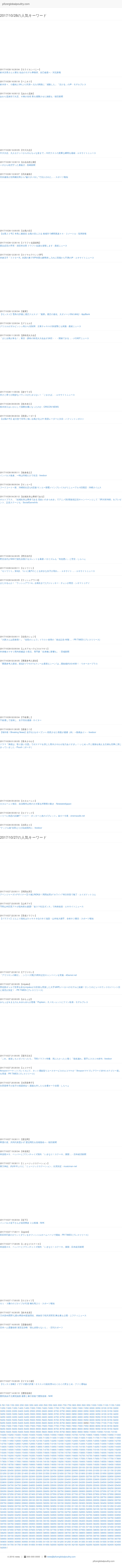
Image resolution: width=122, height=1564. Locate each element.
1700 (56, 1408)
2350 (14, 1410)
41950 (46, 1544)
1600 (44, 1408)
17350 (54, 1458)
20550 (25, 1470)
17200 (32, 1458)
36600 (11, 1526)
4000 (92, 1413)
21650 (61, 1473)
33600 (68, 1514)
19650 (18, 1467)
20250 (104, 1467)
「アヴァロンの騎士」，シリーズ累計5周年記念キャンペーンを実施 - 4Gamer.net (38, 974)
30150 (61, 1503)
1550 (38, 1408)
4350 (14, 1416)
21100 (104, 1470)
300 (27, 1405)
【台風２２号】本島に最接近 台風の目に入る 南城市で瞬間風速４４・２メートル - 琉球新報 (43, 233)
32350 (11, 1511)
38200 (118, 1529)
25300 (96, 1485)
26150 (96, 1488)
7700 (56, 1425)
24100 (46, 1482)
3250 (3, 1413)
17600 (89, 1458)
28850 (118, 1497)
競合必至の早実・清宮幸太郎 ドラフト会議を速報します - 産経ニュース (33, 245)
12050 (25, 1440)
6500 (32, 1422)
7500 (32, 1425)
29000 (18, 1500)
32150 (104, 1508)
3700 (56, 1413)
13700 (18, 1446)
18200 (54, 1461)
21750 (75, 1473)
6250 (3, 1422)
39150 (11, 1535)
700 (65, 1405)
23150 (32, 1479)
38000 (89, 1529)
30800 (32, 1505)
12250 (54, 1440)
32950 (96, 1511)
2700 (56, 1410)
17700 (104, 1458)
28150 (18, 1497)
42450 (118, 1544)
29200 (46, 1500)
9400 (20, 1431)
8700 (56, 1428)
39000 (111, 1532)
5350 (14, 1419)
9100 (104, 1428)
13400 (96, 1443)
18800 (18, 1464)
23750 (118, 1479)
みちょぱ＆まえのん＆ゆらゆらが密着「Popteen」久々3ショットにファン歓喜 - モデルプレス (44, 1002)
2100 (104, 1408)
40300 (54, 1538)
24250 (68, 1482)
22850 (111, 1476)
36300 (89, 1523)
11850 (118, 1437)
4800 (68, 1416)
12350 (68, 1440)
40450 (75, 1538)
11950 (11, 1440)
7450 (26, 1425)
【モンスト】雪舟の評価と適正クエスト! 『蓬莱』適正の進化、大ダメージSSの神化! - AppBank (45, 314)
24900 (39, 1485)
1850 (74, 1408)
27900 (104, 1494)
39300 (32, 1535)
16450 (46, 1455)
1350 (14, 1408)
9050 (98, 1428)
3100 (104, 1410)
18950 (39, 1464)
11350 (46, 1437)
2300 (9, 1410)
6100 (104, 1419)
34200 (32, 1517)
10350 (25, 1434)
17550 (82, 1458)
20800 (61, 1470)
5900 (80, 1419)
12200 (46, 1440)
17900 (11, 1461)
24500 (104, 1482)
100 (8, 1405)
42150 (75, 1544)
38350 (18, 1532)
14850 (61, 1449)
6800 (68, 1422)
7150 (110, 1422)
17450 (68, 1458)
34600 (89, 1517)
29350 (68, 1500)
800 (74, 1405)
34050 (11, 1517)
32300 (4, 1511)
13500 (111, 1443)
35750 (11, 1523)
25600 (18, 1488)
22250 (25, 1476)
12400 (75, 1440)
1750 (62, 1408)
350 (31, 1405)
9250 (3, 1431)
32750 (68, 1511)
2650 (50, 1410)
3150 (110, 1410)
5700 (56, 1419)
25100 (68, 1485)
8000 (92, 1425)
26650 (46, 1491)
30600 (4, 1505)
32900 (89, 1511)
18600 (111, 1461)
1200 (117, 1405)
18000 (25, 1461)
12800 (11, 1443)
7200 (116, 1422)
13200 (68, 1443)
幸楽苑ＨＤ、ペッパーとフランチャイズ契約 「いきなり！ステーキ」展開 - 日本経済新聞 (42, 1246)
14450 (4, 1449)
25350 (104, 1485)
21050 (96, 1470)
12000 (18, 1440)
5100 (104, 1416)
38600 (54, 1532)
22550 (68, 1476)
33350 (32, 1514)
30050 (46, 1503)
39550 (68, 1535)
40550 (89, 1538)
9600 (44, 1431)
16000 (104, 1452)
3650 (50, 1413)
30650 (11, 1505)
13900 (46, 1446)
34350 (54, 1517)
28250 (32, 1497)
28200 (25, 1497)
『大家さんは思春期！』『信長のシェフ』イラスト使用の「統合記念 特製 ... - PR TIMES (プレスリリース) (50, 639)
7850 (74, 1425)
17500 (75, 1458)
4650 (50, 1416)
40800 (4, 1541)
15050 (89, 1449)
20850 (68, 1470)
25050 (61, 1485)
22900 (118, 1476)
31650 (32, 1508)
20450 (11, 1470)
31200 (89, 1505)
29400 (75, 1500)
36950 (61, 1526)
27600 (61, 1494)
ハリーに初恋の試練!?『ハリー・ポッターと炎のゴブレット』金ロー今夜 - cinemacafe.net (42, 815)
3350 (14, 1413)
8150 (110, 1425)
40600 (96, 1538)
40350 (61, 1538)
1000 (94, 1405)
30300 (82, 1503)
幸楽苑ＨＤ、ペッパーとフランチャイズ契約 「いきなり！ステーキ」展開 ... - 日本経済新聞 (43, 1154)
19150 (68, 1464)
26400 (11, 1491)
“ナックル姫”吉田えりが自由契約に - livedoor (21, 827)
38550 (46, 1532)
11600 (82, 1437)
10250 (11, 1434)
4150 (110, 1413)
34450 (68, 1517)
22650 (82, 1476)
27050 (104, 1491)
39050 (118, 1532)
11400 (54, 1437)
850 (79, 1405)
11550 (75, 1437)
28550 (75, 1497)
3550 (38, 1413)
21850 (89, 1473)
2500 (32, 1410)
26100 (89, 1488)
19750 (32, 1467)
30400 (96, 1503)
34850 (4, 1520)
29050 (25, 1500)
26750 (61, 1491)
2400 (20, 1410)
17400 (61, 1458)
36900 (54, 1526)
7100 (104, 1422)
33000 (104, 1511)
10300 (18, 1434)
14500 (11, 1449)
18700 (4, 1464)
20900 (75, 1470)
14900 (68, 1449)
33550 (61, 1514)
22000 (111, 1473)
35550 (104, 1520)
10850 (96, 1434)
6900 (80, 1422)
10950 (111, 1434)
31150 (82, 1505)
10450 (39, 1434)
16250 (18, 1455)
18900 (32, 1464)
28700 (96, 1497)
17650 (96, 1458)
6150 (110, 1419)
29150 (39, 1500)
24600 (118, 1482)
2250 (3, 1410)
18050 (32, 1461)
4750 (62, 1416)
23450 (75, 1479)
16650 (75, 1455)
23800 (4, 1482)
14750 (46, 1449)
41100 (46, 1541)
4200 (116, 1413)
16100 (118, 1452)
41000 (32, 1541)
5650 (50, 1419)
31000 (61, 1505)
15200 (111, 1449)
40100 (25, 1538)
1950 (86, 1408)
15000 (82, 1449)
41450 (96, 1541)
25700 (32, 1488)
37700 (46, 1529)
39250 (25, 1535)
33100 (118, 1511)
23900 (18, 1482)
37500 (18, 1529)
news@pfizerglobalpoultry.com (61, 1556)
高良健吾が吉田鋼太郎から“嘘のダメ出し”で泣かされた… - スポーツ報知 (34, 176)
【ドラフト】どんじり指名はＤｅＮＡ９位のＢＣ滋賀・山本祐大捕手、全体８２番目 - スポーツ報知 (47, 918)
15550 (39, 1452)
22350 (39, 1476)
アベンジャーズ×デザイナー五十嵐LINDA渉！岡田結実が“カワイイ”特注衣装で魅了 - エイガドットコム (48, 894)
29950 (32, 1503)
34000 (4, 1517)
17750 (111, 1458)
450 (41, 1405)
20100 (82, 1467)
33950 (118, 1514)
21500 (39, 1473)
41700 (11, 1544)
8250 (3, 1428)
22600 (75, 1476)
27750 (82, 1494)
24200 (61, 1482)
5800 (68, 1419)
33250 (18, 1514)
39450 (54, 1535)
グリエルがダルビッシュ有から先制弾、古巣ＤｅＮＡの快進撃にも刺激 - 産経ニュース (40, 326)
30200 (68, 1503)
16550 (61, 1455)
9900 (80, 1431)
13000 (39, 1443)
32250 (118, 1508)
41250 (68, 1541)
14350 (111, 1446)
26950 (89, 1491)
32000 (82, 1508)
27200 (4, 1494)
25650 (25, 1488)
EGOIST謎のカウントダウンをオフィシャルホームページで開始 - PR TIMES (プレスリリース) (44, 1234)
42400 (111, 1544)
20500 (18, 1470)
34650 (96, 1517)
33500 (54, 1514)
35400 (82, 1520)
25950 (68, 1488)
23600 (96, 1479)
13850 (39, 1446)
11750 (104, 1437)
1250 (3, 1408)
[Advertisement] (61, 44)
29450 (82, 1500)
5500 (32, 1419)
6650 (50, 1422)
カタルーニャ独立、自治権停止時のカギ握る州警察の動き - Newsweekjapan (35, 803)
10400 (32, 1434)
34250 (39, 1517)
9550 (38, 1431)
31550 (18, 1508)
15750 (68, 1452)
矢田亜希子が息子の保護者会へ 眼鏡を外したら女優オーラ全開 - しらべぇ (34, 1085)
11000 (118, 1434)
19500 (118, 1464)
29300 (61, 1500)
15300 (4, 1452)
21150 (111, 1470)
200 (17, 1405)
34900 (11, 1520)
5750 (62, 1419)
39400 (46, 1535)
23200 (39, 1479)
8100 (104, 1425)
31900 (68, 1508)
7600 (44, 1425)
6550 (38, 1422)
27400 (32, 1494)
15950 (96, 1452)
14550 (18, 1449)
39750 (96, 1535)
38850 (89, 1532)
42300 (96, 1544)
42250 (89, 1544)
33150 (4, 1514)
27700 (75, 1494)
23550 (89, 1479)
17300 (46, 1458)
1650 (50, 1408)
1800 (68, 1408)
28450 (61, 1497)
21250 (4, 1473)
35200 (54, 1520)
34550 (82, 1517)
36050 (54, 1523)
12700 (118, 1440)
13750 (25, 1446)
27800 (89, 1494)
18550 (104, 1461)
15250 (118, 1449)
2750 (62, 1410)
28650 (89, 1497)
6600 (44, 1422)
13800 (32, 1446)
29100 (32, 1500)
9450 (26, 1431)
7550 (38, 1425)
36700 (25, 1526)
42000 (54, 1544)
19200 (75, 1464)
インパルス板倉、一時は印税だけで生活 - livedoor (23, 475)
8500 (32, 1428)
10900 (104, 1434)
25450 (118, 1485)
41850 (32, 1544)
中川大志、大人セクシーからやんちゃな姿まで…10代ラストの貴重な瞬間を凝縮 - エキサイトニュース (48, 152)
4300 (9, 1416)
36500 (118, 1523)
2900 (80, 1410)
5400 (20, 1419)
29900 (25, 1503)
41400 (89, 1541)
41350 (82, 1541)
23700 (111, 1479)
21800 (82, 1473)
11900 (4, 1440)
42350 (104, 1544)
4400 (20, 1416)
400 (36, 1405)
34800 (118, 1517)
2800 (68, 1410)
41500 (104, 1541)
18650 (118, 1461)
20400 (4, 1470)
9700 (56, 1431)
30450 (104, 1503)
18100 (39, 1461)
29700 (118, 1500)
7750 (62, 1425)
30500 (111, 1503)
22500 (61, 1476)
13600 (4, 1446)
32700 (61, 1511)
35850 (25, 1523)
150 (12, 1405)
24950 (46, 1485)
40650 (104, 1538)
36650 (18, 1526)
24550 (111, 1482)
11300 (39, 1437)
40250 (46, 1538)
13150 (61, 1443)
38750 (75, 1532)
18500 (96, 1461)
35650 (118, 1520)
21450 (32, 1473)
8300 (9, 1428)
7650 (50, 1425)
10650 (68, 1434)
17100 (18, 1458)
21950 (104, 1473)
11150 (18, 1437)
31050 (68, 1505)
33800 (96, 1514)
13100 (54, 1443)
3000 (92, 1410)
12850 (18, 1443)
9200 (116, 1428)
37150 (89, 1526)
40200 (39, 1538)
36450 (111, 1523)
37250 (104, 1526)
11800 (111, 1437)
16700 (82, 1455)
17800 (118, 1458)
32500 (32, 1511)
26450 (18, 1491)
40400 (68, 1538)
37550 (25, 1529)
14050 (68, 1446)
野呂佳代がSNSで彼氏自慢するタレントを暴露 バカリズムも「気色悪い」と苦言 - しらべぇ (43, 558)
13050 (46, 1443)
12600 (104, 1440)
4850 (74, 1416)
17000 (4, 1458)
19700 (25, 1467)
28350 (46, 1497)
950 (88, 1405)
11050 (4, 1437)
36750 (32, 1526)
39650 (82, 1535)
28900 (4, 1500)
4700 (56, 1416)
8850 (74, 1428)
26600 (39, 1491)
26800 (68, 1491)
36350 (96, 1523)
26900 (82, 1491)
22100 (4, 1476)
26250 (111, 1488)
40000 (11, 1538)
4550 (38, 1416)
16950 (118, 1455)
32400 (18, 1511)
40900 (18, 1541)
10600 (61, 1434)
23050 (18, 1479)
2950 (86, 1410)
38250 (4, 1532)
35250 (61, 1520)
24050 (39, 1482)
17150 (25, 1458)
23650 (104, 1479)
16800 (96, 1455)
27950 (111, 1494)
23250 (46, 1479)
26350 (4, 1491)
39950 (4, 1538)
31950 (75, 1508)
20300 (111, 1467)
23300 (54, 1479)
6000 (92, 1419)
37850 (68, 1529)
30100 (54, 1503)
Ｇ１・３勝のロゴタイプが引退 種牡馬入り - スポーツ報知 (27, 1303)
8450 (26, 1428)
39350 (39, 1535)
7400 (20, 1425)
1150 (112, 1405)
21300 (11, 1473)
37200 (96, 1526)
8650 (50, 1428)
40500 (82, 1538)
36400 (104, 1523)
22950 (4, 1479)
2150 (110, 1408)
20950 (82, 1470)
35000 (25, 1520)
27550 (54, 1494)
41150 (54, 1541)
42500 (4, 1547)
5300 (9, 1419)
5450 (26, 1419)
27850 (96, 1494)
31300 (104, 1505)
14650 (32, 1449)
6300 (9, 1422)
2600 (44, 1410)
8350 (14, 1428)
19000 (46, 1464)
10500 (46, 1434)
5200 (116, 1416)
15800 (75, 1452)
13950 (54, 1446)
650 (60, 1405)
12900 (25, 1443)
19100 (61, 1464)
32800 (75, 1511)
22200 (18, 1476)
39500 (61, 1535)
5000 (92, 1416)
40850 (11, 1541)
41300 (75, 1541)
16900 (111, 1455)
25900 (61, 1488)
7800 (68, 1425)
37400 (4, 1529)
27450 (39, 1494)
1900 (80, 1408)
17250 (39, 1458)
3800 (68, 1413)
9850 (74, 1431)
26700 (54, 1491)
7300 (9, 1425)
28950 (11, 1500)
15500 (32, 1452)
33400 (39, 1514)
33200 (11, 1514)
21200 (118, 1470)
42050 (61, 1544)
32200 (111, 1508)
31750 (46, 1508)
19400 (104, 1464)
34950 (18, 1520)
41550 (111, 1541)
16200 (11, 1455)
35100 (39, 1520)
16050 (111, 1452)
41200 (61, 1541)
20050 (75, 1467)
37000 (68, 1526)
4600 (44, 1416)
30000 (39, 1503)
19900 (54, 1467)
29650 (111, 1500)
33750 (89, 1514)
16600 (68, 1455)
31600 (25, 1508)
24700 (11, 1485)
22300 (32, 1476)
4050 (98, 1413)
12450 (82, 1440)
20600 (32, 1470)
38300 (11, 1532)
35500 (96, 1520)
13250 (75, 1443)
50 (3, 1405)
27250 (11, 1494)
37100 (82, 1526)
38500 (39, 1532)
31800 (54, 1508)
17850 (4, 1461)
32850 (82, 1511)
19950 (61, 1467)
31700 (39, 1508)
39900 (118, 1535)
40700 (111, 1538)
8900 (80, 1428)
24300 (75, 1482)
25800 (46, 1488)
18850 (25, 1464)
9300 (9, 1431)
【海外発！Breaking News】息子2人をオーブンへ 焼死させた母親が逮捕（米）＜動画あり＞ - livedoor (48, 732)
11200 (25, 1437)
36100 (61, 1523)
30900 (46, 1505)
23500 (82, 1479)
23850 (11, 1482)
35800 (18, 1523)
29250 (54, 1500)
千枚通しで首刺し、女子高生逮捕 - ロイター (21, 720)
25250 (89, 1485)
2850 (74, 1410)
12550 (96, 1440)
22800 (104, 1476)
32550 (39, 1511)
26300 (118, 1488)
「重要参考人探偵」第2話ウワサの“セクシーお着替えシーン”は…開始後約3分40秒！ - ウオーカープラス (49, 663)
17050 (11, 1458)
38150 (111, 1529)
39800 (104, 1535)
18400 (82, 1461)
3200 (116, 1410)
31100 (75, 1505)
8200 (116, 1425)
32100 (96, 1508)
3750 (62, 1413)
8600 (44, 1428)
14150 (82, 1446)
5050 (98, 1416)
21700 (68, 1473)
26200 (104, 1488)
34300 (46, 1517)
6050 (98, 1419)
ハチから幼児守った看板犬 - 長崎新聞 (17, 164)
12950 (32, 1443)
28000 (118, 1494)
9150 (110, 1428)
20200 (96, 1467)
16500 (54, 1455)
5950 (86, 1419)
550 (50, 1405)
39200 (18, 1535)
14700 (39, 1449)
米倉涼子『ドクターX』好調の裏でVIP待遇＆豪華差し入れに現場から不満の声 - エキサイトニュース (47, 257)
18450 (89, 1461)
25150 (75, 1485)
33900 (111, 1514)
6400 (20, 1422)
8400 (20, 1428)
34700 (104, 1517)
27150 (118, 1491)
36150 (68, 1523)
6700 (56, 1422)
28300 (39, 1497)
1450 (26, 1408)
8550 (38, 1428)
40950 (25, 1541)
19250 (82, 1464)
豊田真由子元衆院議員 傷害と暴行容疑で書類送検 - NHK (26, 1395)
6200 (116, 1419)
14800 (54, 1449)
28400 (54, 1497)
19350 (96, 1464)
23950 (25, 1482)
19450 (111, 1464)
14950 (75, 1449)
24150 (54, 1482)
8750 (62, 1428)
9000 (92, 1428)
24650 (4, 1485)
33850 (104, 1514)
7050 (98, 1422)
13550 (118, 1443)
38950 (104, 1532)
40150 (32, 1538)
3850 (74, 1413)
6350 (14, 1422)
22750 (96, 1476)
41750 (18, 1544)
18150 (46, 1461)
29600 (104, 1500)
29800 (11, 1503)
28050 (4, 1497)
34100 (18, 1517)
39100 (4, 1535)
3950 (86, 1413)
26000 (75, 1488)
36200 (75, 1523)
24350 (82, 1482)
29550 (96, 1500)
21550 (46, 1473)
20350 (118, 1467)
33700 (82, 1514)
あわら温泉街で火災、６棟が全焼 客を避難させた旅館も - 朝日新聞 (31, 96)
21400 (25, 1473)
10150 (114, 1431)
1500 (32, 1408)
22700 (89, 1476)
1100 (106, 1405)
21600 (54, 1473)
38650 (61, 1532)
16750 (89, 1455)
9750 (62, 1431)
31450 (4, 1508)
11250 (32, 1437)
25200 (82, 1485)
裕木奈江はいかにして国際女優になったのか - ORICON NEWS (29, 406)
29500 (89, 1500)
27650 (68, 1494)
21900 (96, 1473)
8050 (98, 1425)
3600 (44, 1413)
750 (69, 1405)
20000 (68, 1467)
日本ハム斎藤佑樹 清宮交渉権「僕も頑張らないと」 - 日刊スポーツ (31, 1327)
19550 (4, 1467)
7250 (3, 1425)
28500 (68, 1497)
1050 (100, 1405)
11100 (11, 1437)
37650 (39, 1529)
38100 (104, 1529)
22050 (118, 1473)
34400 (61, 1517)
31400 (118, 1505)
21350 (18, 1473)
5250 (3, 1419)
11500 (68, 1437)
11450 (61, 1437)
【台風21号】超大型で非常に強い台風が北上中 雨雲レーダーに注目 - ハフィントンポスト (42, 418)
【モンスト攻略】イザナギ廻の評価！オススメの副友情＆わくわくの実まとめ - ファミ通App (43, 1383)
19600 (11, 1467)
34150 (25, 1517)
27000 (96, 1491)
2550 (38, 1410)
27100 (111, 1491)
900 (84, 1405)
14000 (61, 1446)
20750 (54, 1470)
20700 (46, 1470)
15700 (61, 1452)
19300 (89, 1464)
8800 (68, 1428)
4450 (26, 1416)
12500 (89, 1440)
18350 (75, 1461)
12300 (61, 1440)
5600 (44, 1419)
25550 (11, 1488)
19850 (46, 1467)
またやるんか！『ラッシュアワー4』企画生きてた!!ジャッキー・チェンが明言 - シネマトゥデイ (45, 582)
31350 (111, 1505)
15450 (25, 1452)
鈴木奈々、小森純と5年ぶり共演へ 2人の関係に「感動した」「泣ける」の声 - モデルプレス (43, 84)
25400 (111, 1485)
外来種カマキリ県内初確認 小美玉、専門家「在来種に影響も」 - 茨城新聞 (34, 651)
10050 (100, 1431)
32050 (89, 1508)
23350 (61, 1479)
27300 (18, 1494)
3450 (26, 1413)
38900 (96, 1532)
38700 (68, 1532)
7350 (14, 1425)
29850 (18, 1503)
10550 (54, 1434)
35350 (75, 1520)
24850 (32, 1485)
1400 (20, 1408)
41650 (4, 1544)
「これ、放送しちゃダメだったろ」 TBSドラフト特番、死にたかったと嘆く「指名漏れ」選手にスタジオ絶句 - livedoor (56, 1058)
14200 (89, 1446)
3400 (20, 1413)
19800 (39, 1467)
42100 (68, 1544)
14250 (96, 1446)
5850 (74, 1419)
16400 (39, 1455)
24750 (18, 1485)
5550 (38, 1419)
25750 (39, 1488)
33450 (46, 1514)
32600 (46, 1511)
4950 (86, 1416)
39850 (111, 1535)
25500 (4, 1488)
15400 (18, 1452)
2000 (92, 1408)
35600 (111, 1520)
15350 (11, 1452)
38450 (32, 1532)
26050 (82, 1488)
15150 (104, 1449)
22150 (11, 1476)
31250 (96, 1505)
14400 (118, 1446)
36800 (39, 1526)
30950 (54, 1505)
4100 (104, 1413)
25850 (54, 1488)
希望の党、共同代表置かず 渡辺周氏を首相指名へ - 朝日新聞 (28, 1142)
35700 (4, 1523)
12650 (111, 1440)
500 (46, 1405)
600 (55, 1405)
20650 (39, 1470)
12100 (32, 1440)
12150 (39, 1440)
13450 (104, 1443)
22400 (46, 1476)
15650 (54, 1452)
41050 (39, 1541)
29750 (4, 1503)
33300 (25, 1514)
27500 (46, 1494)
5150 (110, 1416)
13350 (89, 1443)
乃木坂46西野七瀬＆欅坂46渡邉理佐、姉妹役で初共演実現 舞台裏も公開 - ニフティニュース (43, 1315)
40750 (118, 1538)
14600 (25, 1449)
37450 (11, 1529)
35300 (68, 1520)
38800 (82, 1532)
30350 (89, 1503)
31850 (61, 1508)
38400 (25, 1532)
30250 (75, 1503)
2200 (116, 1408)
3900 (80, 1413)
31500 (11, 1508)
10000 (93, 1431)
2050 (98, 1408)
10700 (75, 1434)
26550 (32, 1491)
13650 (11, 1446)
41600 (118, 1541)
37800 (61, 1529)
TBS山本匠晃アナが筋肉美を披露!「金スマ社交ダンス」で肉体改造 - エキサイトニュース (42, 906)
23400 (68, 1479)
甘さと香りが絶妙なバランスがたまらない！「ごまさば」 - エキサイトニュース (37, 394)
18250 (61, 1461)
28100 (11, 1497)
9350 (14, 1431)
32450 (25, 1511)
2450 (26, 1410)
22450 (54, 1476)
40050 (18, 1538)
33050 (111, 1511)
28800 (111, 1497)
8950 (86, 1428)
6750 (62, 1422)
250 (22, 1405)
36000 (46, 1523)
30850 (39, 1505)
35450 (89, 1520)
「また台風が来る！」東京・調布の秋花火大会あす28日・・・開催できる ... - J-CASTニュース (44, 338)
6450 (26, 1422)
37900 (75, 1529)
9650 (50, 1431)
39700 (89, 1535)
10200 (4, 1434)
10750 (82, 1434)
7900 (80, 1425)
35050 (32, 1520)
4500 (32, 1416)
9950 (86, 1431)
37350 (118, 1526)
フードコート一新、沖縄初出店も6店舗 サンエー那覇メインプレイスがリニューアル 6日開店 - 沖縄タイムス (50, 487)
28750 (104, 1497)
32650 (54, 1511)
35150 (46, 1520)
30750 (25, 1505)
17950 (18, 1461)
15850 (82, 1452)
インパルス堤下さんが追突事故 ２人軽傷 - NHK (22, 1222)
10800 (89, 1434)
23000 (11, 1479)
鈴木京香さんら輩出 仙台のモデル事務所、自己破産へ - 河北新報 (30, 72)
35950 (39, 1523)
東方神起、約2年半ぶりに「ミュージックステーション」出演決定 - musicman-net (38, 1166)
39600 (75, 1535)
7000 (92, 1422)
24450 (96, 1482)
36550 (4, 1526)
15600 (46, 1452)
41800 (25, 1544)
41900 (39, 1544)
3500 (32, 1413)
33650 (75, 1514)
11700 (96, 1437)
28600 (82, 1497)
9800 (68, 1431)
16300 (25, 1455)
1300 (9, 1408)
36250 (82, 1523)
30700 (18, 1505)
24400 (89, 1482)
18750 (11, 1464)
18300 (68, 1461)
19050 (54, 1464)
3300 (9, 1413)
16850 (104, 1455)
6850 (74, 1422)
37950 (82, 1529)
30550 (118, 1503)
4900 (80, 1416)
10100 (107, 1431)
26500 (25, 1491)
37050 (75, 1526)
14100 (75, 1446)
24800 (25, 1485)
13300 (82, 1443)
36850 (46, 1526)
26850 (75, 1491)
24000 (32, 1482)
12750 (4, 1443)
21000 (89, 1470)
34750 (111, 1517)
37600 (32, 1529)
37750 (54, 1529)
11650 (89, 1437)
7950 (86, 1425)
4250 (3, 1416)
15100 (96, 1449)
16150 (4, 1455)
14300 (104, 1446)
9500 (32, 1431)
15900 (89, 1452)
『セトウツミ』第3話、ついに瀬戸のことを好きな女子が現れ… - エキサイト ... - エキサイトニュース (47, 570)
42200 (82, 1544)
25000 (54, 1485)
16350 (32, 1455)
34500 (75, 1517)
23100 (25, 1479)
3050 (98, 1410)
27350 (25, 1494)
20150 (89, 1467)
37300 (111, 1526)
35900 (32, 1523)
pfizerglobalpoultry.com (16, 4)
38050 (96, 1529)
